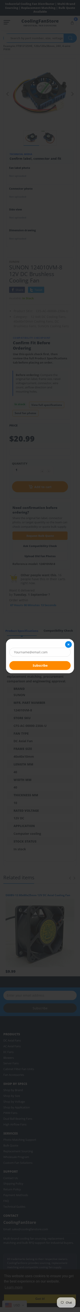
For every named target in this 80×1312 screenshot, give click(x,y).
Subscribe (40, 665)
